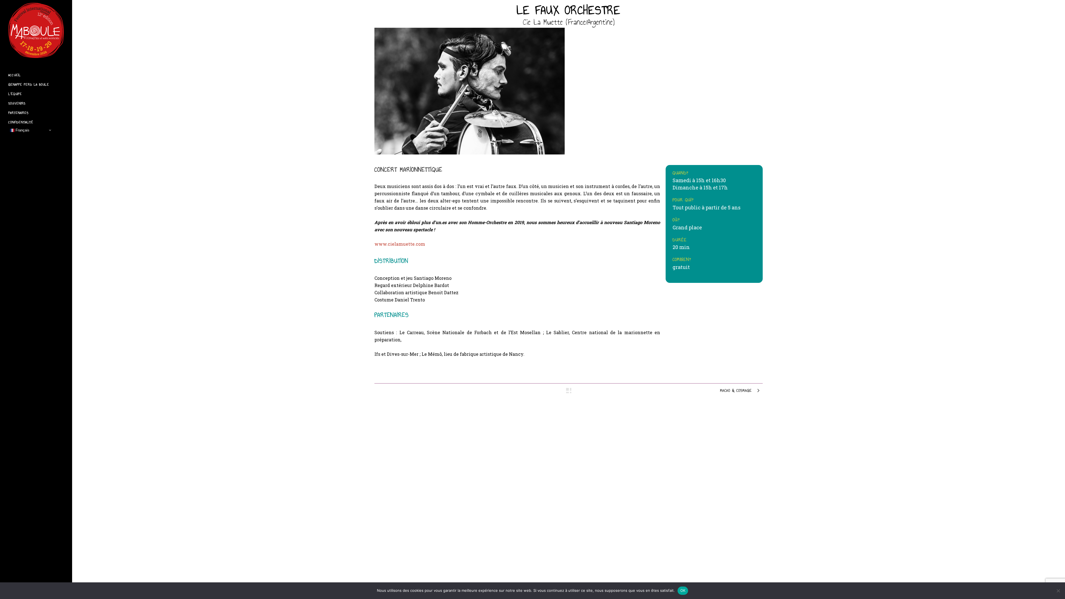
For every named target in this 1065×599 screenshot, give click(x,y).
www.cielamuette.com (399, 244)
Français (21, 130)
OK (683, 590)
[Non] (1058, 590)
